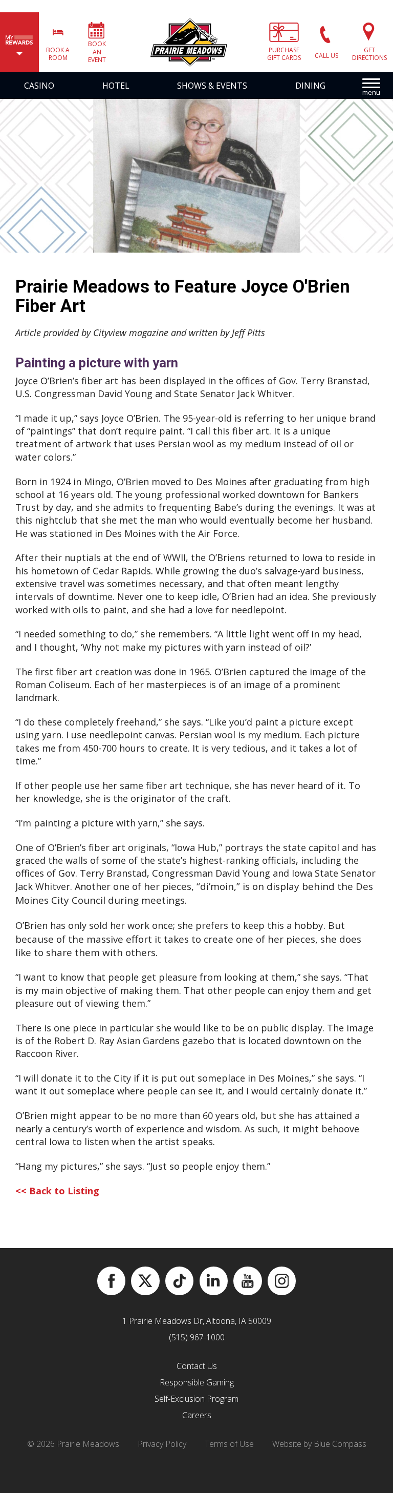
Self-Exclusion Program (196, 1398)
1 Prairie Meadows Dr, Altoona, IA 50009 (196, 1320)
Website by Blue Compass (319, 1443)
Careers (196, 1415)
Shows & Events (212, 85)
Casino (39, 85)
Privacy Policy (162, 1443)
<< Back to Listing (57, 1191)
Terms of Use (229, 1443)
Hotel (115, 85)
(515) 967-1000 (197, 1337)
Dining (310, 85)
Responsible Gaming (197, 1382)
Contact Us (197, 1366)
